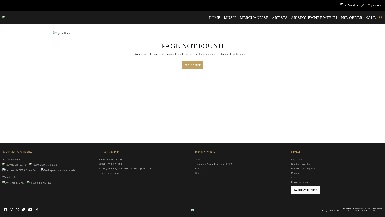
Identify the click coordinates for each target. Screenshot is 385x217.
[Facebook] (5, 209)
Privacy (295, 173)
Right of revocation (301, 164)
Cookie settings (299, 182)
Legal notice (297, 159)
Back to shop (193, 65)
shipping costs (362, 208)
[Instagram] (12, 209)
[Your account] (363, 5)
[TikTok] (37, 209)
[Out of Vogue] (192, 209)
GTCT (294, 177)
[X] (18, 209)
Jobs (197, 159)
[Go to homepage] (12, 17)
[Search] (380, 17)
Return (198, 168)
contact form (112, 173)
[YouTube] (30, 209)
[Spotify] (24, 209)
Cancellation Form (305, 190)
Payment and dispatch (303, 168)
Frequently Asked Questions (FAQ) (213, 164)
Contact (199, 173)
